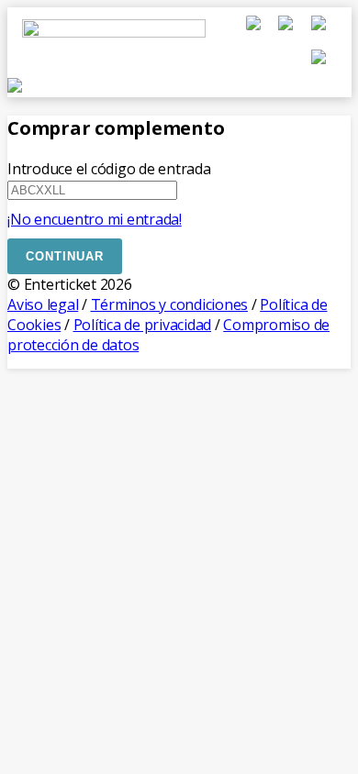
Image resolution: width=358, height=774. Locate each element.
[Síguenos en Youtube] (318, 66)
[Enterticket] (114, 55)
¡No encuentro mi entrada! (94, 219)
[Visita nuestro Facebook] (255, 32)
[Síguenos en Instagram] (318, 32)
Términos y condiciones (170, 304)
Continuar (65, 256)
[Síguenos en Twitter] (287, 32)
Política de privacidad (142, 325)
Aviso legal (42, 304)
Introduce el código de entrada (109, 169)
